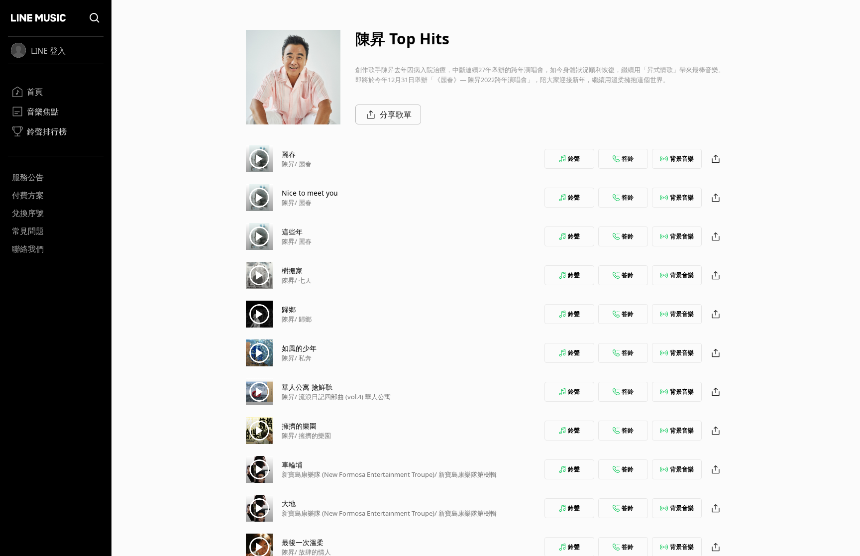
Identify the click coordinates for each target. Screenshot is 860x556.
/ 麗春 (303, 163)
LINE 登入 (48, 50)
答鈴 (628, 158)
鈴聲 (574, 158)
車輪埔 (292, 464)
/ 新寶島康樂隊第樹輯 (465, 474)
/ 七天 (303, 280)
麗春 (289, 154)
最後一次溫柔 (302, 542)
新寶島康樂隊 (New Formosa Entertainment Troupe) (358, 474)
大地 (289, 503)
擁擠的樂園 (299, 426)
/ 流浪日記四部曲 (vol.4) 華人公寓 (343, 396)
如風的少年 (299, 348)
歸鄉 (289, 309)
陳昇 (288, 163)
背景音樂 (682, 158)
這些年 (292, 231)
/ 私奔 (303, 357)
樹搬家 (292, 270)
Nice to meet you (310, 193)
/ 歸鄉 (303, 319)
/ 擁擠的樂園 (313, 435)
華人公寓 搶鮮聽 (307, 387)
